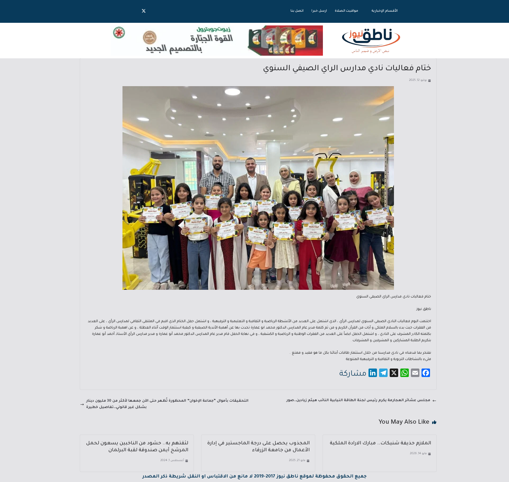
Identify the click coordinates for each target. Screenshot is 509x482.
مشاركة (352, 374)
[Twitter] (144, 11)
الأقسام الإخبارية (384, 11)
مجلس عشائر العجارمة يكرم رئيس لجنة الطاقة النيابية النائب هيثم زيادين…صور (358, 400)
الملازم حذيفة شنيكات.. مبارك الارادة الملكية (380, 443)
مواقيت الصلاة (346, 11)
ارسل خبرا (319, 11)
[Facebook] (154, 11)
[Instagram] (133, 11)
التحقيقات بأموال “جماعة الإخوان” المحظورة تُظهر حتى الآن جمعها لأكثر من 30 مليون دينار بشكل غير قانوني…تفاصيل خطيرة (167, 404)
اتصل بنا (297, 11)
